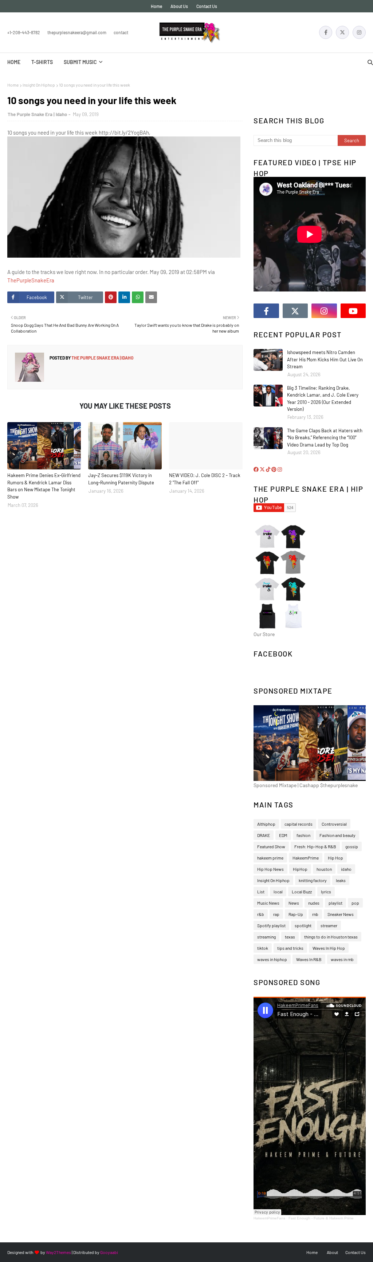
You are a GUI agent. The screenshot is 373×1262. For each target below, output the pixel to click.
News (293, 902)
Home (156, 6)
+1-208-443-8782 (23, 32)
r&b (260, 914)
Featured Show (271, 846)
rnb (315, 914)
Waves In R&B (309, 959)
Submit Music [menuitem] (80, 62)
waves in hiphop (272, 959)
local (278, 891)
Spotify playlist (271, 925)
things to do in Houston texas (331, 936)
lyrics (326, 891)
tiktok (262, 948)
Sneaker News (340, 914)
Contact (121, 32)
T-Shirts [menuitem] (42, 62)
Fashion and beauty (337, 835)
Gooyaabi (109, 1252)
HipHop (300, 869)
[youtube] (353, 310)
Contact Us (206, 6)
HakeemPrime (305, 857)
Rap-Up (295, 914)
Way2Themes (58, 1252)
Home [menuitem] (13, 62)
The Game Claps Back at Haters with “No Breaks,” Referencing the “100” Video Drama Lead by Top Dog (324, 438)
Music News (268, 902)
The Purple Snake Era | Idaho (37, 114)
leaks (341, 880)
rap (276, 914)
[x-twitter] (342, 32)
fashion (303, 835)
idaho (346, 869)
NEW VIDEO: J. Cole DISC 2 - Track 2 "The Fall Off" (204, 478)
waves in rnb (342, 959)
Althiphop (266, 823)
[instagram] (359, 32)
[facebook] (325, 32)
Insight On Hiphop (39, 84)
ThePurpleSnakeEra (30, 280)
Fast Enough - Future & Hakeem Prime (321, 1218)
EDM (283, 835)
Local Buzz (302, 891)
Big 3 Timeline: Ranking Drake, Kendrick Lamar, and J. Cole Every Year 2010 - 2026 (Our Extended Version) (322, 398)
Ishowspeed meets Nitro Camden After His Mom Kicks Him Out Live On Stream (325, 359)
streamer (329, 925)
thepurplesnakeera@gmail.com (76, 32)
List (260, 891)
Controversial (334, 823)
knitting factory (313, 880)
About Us (179, 6)
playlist (335, 902)
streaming (266, 936)
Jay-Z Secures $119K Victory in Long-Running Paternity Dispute (121, 478)
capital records (298, 823)
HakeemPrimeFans (269, 1218)
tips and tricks (290, 948)
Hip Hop (335, 857)
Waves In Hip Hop (329, 948)
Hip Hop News (270, 869)
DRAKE (263, 835)
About (332, 1252)
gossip (351, 846)
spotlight (303, 925)
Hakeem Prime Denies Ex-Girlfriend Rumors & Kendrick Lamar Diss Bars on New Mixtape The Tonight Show (44, 486)
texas (290, 936)
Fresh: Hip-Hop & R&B (315, 846)
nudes (313, 902)
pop (355, 902)
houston (324, 869)
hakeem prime (270, 857)
